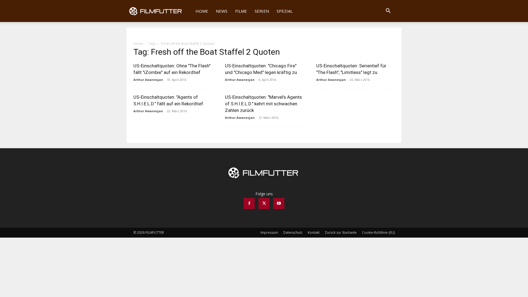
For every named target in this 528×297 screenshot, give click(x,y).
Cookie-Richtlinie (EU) (378, 232)
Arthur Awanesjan (148, 80)
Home (202, 11)
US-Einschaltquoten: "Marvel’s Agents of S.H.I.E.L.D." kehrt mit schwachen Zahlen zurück (263, 103)
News (221, 11)
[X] (264, 203)
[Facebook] (249, 203)
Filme (241, 11)
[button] (388, 11)
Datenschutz (292, 232)
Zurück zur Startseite (341, 232)
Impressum (269, 232)
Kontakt (314, 232)
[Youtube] (278, 203)
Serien (262, 11)
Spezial (285, 11)
